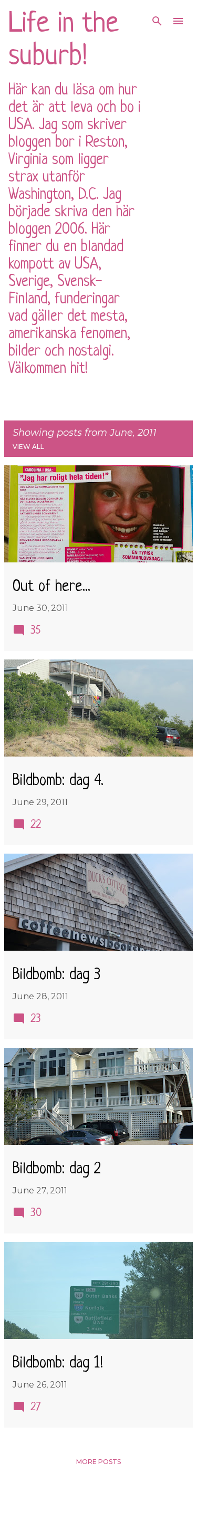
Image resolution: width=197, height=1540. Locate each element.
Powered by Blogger (104, 1501)
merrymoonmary (130, 1524)
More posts (98, 1462)
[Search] (157, 21)
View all (28, 447)
